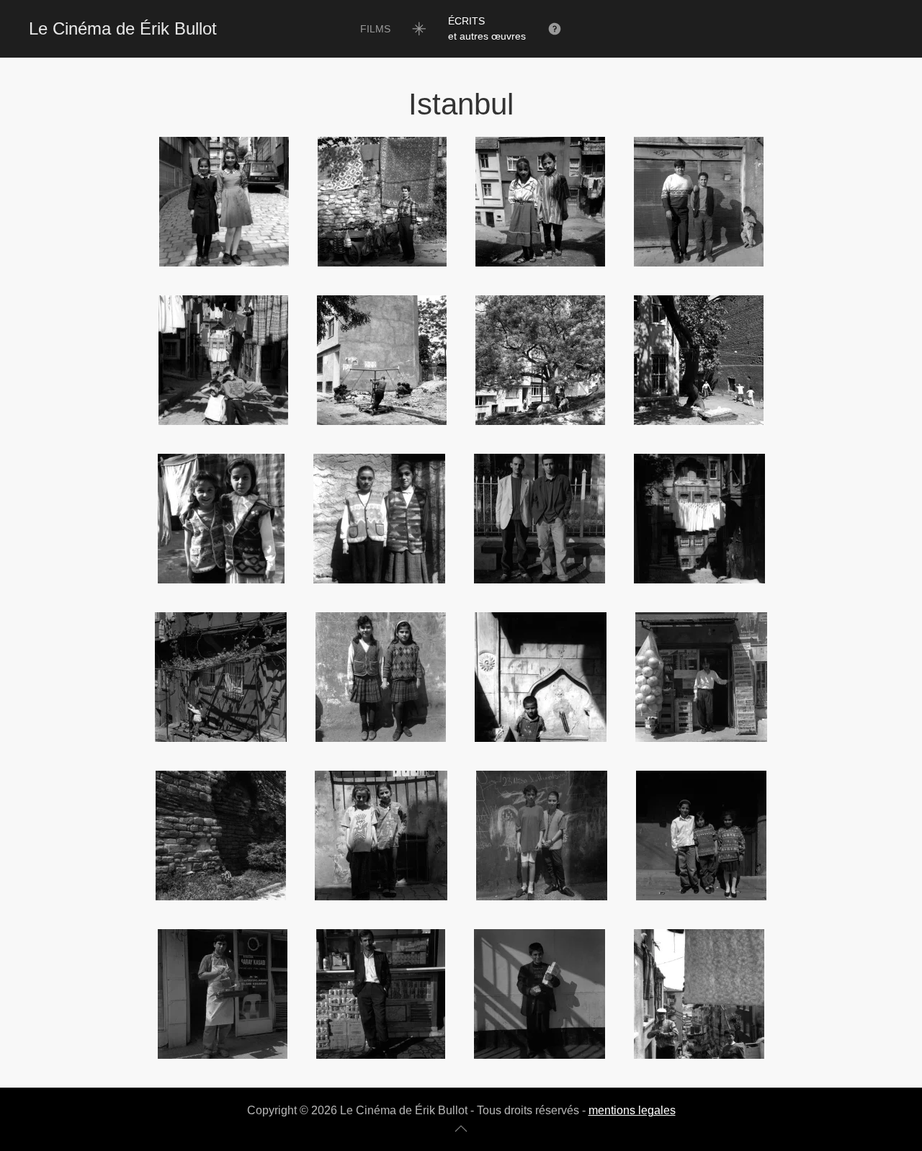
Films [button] (375, 29)
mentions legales (632, 1110)
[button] (487, 29)
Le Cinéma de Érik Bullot (123, 28)
